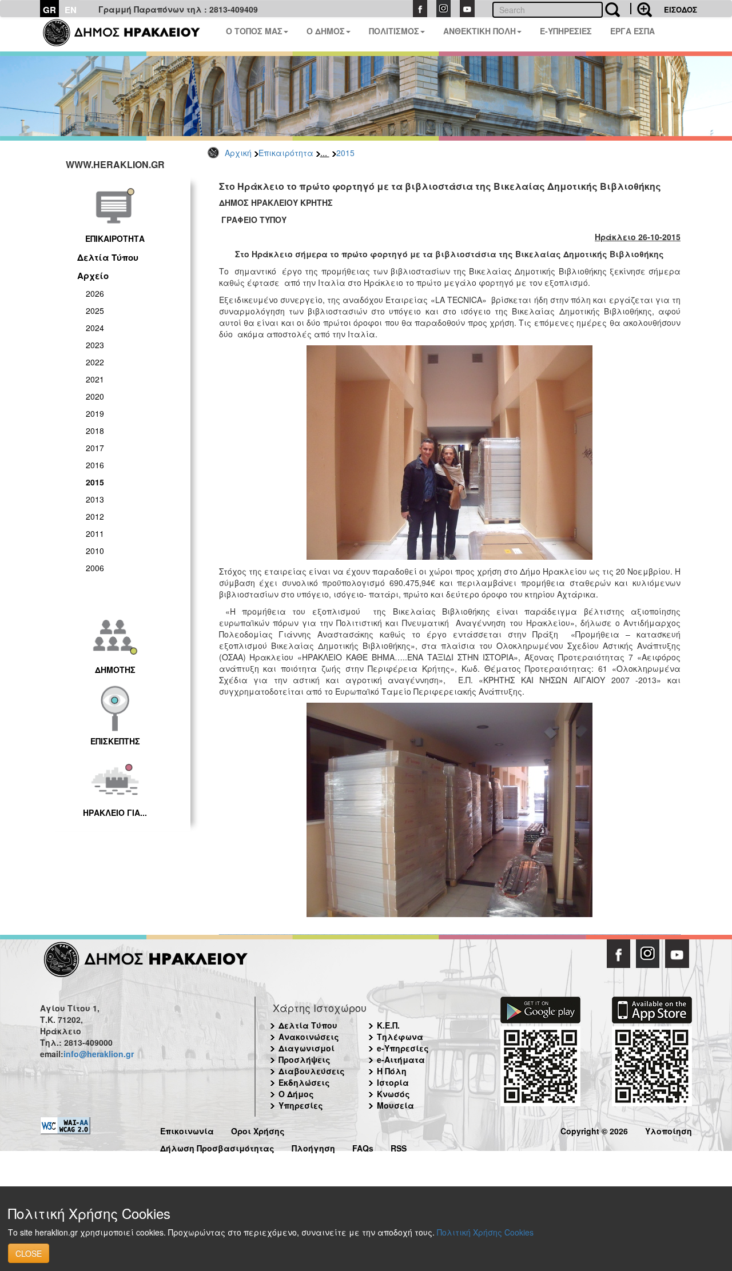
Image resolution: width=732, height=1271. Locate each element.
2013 (95, 499)
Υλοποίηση (668, 1129)
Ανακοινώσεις (309, 1036)
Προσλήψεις (305, 1059)
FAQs (362, 1146)
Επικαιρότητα (285, 152)
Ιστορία (393, 1082)
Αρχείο (93, 275)
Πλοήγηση (313, 1146)
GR (49, 9)
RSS (399, 1146)
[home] (128, 34)
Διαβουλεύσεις (312, 1071)
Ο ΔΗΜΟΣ (326, 31)
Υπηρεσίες (301, 1105)
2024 (95, 327)
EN (71, 9)
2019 (95, 413)
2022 (95, 362)
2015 (345, 152)
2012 (95, 516)
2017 (95, 447)
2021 (95, 379)
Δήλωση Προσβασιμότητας (217, 1146)
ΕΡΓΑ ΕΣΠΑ (632, 31)
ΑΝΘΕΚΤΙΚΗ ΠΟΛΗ (479, 31)
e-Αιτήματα (401, 1059)
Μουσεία (395, 1105)
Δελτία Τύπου (107, 257)
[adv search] (641, 8)
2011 (95, 533)
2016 (95, 465)
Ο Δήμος (296, 1093)
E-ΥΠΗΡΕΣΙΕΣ (566, 31)
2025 (95, 310)
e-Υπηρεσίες (403, 1048)
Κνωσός (393, 1093)
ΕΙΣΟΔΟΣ (680, 9)
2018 (95, 430)
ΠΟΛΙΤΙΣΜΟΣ (394, 31)
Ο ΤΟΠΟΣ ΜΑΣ (254, 31)
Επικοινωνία (187, 1129)
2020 (95, 396)
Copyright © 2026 (594, 1129)
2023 (95, 344)
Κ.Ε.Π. (388, 1025)
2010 (95, 550)
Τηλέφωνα (400, 1036)
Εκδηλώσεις (304, 1082)
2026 (95, 293)
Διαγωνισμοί (307, 1048)
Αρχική (238, 152)
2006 (95, 567)
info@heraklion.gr (98, 1053)
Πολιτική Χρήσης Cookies (485, 1232)
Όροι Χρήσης (258, 1129)
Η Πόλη (392, 1071)
